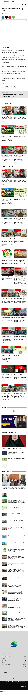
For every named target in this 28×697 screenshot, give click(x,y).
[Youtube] (13, 679)
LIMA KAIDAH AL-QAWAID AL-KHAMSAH (15, 465)
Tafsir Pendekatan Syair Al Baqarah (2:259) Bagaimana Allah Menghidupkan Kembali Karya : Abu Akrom (16, 557)
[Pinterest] (9, 17)
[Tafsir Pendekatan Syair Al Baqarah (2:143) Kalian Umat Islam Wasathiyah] (7, 312)
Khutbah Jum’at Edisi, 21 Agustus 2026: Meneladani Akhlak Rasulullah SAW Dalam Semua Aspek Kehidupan (7, 377)
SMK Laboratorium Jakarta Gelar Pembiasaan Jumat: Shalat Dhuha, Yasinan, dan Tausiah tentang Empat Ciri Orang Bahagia (7, 158)
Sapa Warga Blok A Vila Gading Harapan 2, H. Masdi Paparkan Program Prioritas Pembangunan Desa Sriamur (20, 320)
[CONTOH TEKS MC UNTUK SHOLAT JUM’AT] (4, 459)
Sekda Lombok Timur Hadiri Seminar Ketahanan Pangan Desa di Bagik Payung (20, 338)
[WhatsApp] (13, 17)
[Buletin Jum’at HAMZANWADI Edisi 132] (20, 129)
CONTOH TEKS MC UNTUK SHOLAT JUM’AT (16, 458)
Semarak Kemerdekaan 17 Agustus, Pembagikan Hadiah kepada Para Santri (20, 117)
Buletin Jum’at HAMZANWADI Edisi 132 (15, 507)
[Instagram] (6, 679)
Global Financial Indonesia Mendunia (15, 577)
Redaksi (7, 47)
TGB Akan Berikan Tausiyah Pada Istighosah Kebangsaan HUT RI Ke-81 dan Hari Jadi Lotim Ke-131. (16, 536)
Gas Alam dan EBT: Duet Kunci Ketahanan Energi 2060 (6, 278)
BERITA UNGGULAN (5, 107)
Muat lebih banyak (13, 402)
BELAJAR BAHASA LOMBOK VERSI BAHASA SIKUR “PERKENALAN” (16, 453)
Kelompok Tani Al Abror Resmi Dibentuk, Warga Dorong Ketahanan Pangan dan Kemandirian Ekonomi (16, 550)
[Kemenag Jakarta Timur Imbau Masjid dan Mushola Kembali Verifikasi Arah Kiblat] (20, 233)
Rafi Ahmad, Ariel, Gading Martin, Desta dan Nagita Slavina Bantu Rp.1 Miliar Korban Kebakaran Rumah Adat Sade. (16, 599)
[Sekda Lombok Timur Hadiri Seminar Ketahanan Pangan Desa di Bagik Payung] (20, 331)
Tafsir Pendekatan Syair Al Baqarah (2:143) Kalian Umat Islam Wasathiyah (7, 319)
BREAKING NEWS (5, 268)
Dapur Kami (23, 686)
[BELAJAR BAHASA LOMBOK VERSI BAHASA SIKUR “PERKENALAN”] (4, 453)
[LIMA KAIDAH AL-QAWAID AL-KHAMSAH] (4, 466)
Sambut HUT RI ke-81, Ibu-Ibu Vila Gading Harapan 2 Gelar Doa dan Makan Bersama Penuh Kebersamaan (20, 396)
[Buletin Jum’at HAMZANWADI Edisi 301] (20, 350)
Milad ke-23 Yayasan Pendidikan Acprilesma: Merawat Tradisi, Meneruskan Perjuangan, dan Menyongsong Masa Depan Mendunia (16, 501)
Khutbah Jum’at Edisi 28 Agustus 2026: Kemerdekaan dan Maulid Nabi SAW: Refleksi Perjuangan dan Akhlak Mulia (17, 521)
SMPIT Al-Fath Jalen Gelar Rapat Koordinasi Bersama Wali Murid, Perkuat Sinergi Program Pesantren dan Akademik (7, 301)
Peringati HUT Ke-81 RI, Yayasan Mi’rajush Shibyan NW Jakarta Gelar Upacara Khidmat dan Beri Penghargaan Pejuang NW (7, 396)
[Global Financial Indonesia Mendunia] (4, 578)
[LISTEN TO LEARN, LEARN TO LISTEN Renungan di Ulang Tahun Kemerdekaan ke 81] (20, 369)
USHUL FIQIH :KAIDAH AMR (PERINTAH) (12, 448)
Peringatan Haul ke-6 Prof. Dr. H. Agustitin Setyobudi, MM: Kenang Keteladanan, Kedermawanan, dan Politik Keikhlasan (20, 301)
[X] (6, 17)
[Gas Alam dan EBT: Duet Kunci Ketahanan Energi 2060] (7, 271)
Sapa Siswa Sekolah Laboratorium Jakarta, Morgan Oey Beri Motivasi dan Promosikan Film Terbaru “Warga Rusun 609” (7, 358)
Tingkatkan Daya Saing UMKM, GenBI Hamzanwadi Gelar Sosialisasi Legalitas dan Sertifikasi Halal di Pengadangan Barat (7, 339)
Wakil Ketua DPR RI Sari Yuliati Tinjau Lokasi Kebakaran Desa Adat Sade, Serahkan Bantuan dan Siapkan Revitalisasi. (16, 606)
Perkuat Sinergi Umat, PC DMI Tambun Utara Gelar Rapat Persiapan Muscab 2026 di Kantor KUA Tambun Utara (7, 118)
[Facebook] (2, 17)
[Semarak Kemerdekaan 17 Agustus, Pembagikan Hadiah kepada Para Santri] (20, 110)
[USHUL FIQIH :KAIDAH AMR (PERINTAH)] (14, 441)
